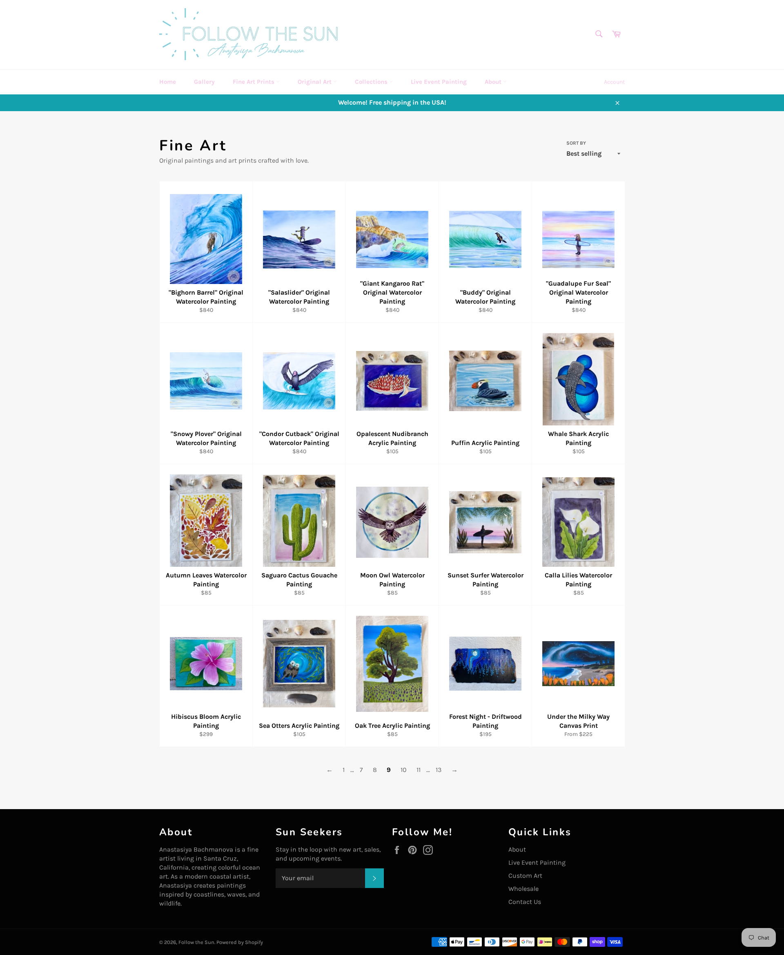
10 (404, 770)
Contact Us (524, 902)
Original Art (315, 81)
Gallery (204, 81)
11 (418, 770)
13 (438, 770)
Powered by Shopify (239, 942)
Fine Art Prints (254, 81)
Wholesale (523, 888)
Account (614, 81)
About (494, 81)
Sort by (576, 143)
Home (167, 81)
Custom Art (525, 875)
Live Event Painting (439, 81)
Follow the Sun (196, 942)
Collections (372, 81)
